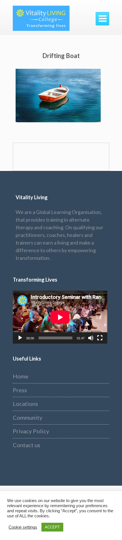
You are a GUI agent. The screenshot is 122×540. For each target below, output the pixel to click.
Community (27, 417)
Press (20, 390)
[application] (60, 317)
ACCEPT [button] (52, 527)
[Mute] (91, 338)
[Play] (20, 338)
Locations (25, 403)
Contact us (26, 445)
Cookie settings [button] (23, 527)
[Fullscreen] (100, 338)
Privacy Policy (31, 431)
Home (20, 376)
